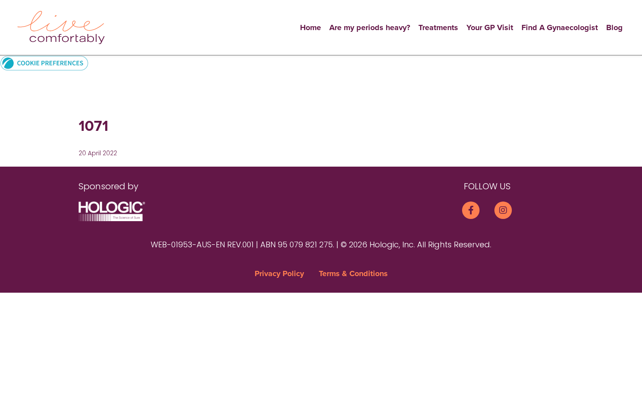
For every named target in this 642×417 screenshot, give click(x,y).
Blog (614, 27)
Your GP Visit (489, 27)
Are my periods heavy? (369, 27)
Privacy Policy (279, 273)
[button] (44, 63)
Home (310, 27)
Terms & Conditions (353, 273)
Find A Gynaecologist (559, 27)
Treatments (438, 27)
